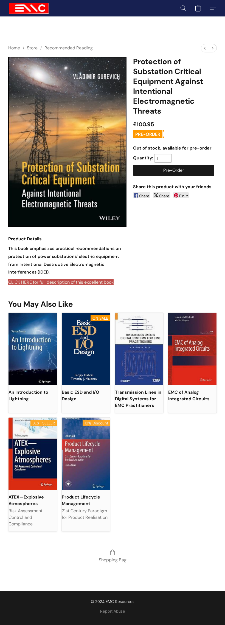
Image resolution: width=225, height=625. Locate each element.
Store (32, 48)
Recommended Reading (68, 48)
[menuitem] (205, 48)
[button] (29, 8)
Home (14, 48)
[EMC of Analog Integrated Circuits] (192, 349)
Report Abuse (112, 611)
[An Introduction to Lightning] (33, 349)
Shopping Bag (112, 560)
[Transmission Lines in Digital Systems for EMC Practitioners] (139, 349)
